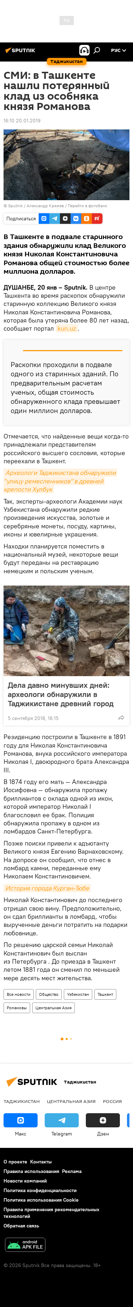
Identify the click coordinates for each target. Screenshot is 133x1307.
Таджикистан (22, 1101)
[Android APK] (25, 1246)
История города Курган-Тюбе (47, 888)
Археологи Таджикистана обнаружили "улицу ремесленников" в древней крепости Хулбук (60, 481)
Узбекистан (78, 994)
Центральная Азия (53, 1007)
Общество (49, 994)
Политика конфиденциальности (40, 1190)
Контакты (41, 1161)
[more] (121, 717)
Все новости (19, 994)
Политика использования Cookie (41, 1200)
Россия (112, 1101)
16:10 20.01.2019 (22, 120)
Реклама (72, 1171)
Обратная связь (21, 1225)
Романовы (17, 1007)
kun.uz (66, 328)
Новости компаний (25, 1181)
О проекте (15, 1161)
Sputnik (16, 205)
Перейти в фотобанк (87, 205)
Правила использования (31, 1171)
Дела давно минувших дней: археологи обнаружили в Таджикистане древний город (60, 694)
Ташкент (105, 994)
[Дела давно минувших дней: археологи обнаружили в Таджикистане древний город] (66, 631)
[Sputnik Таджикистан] (21, 53)
